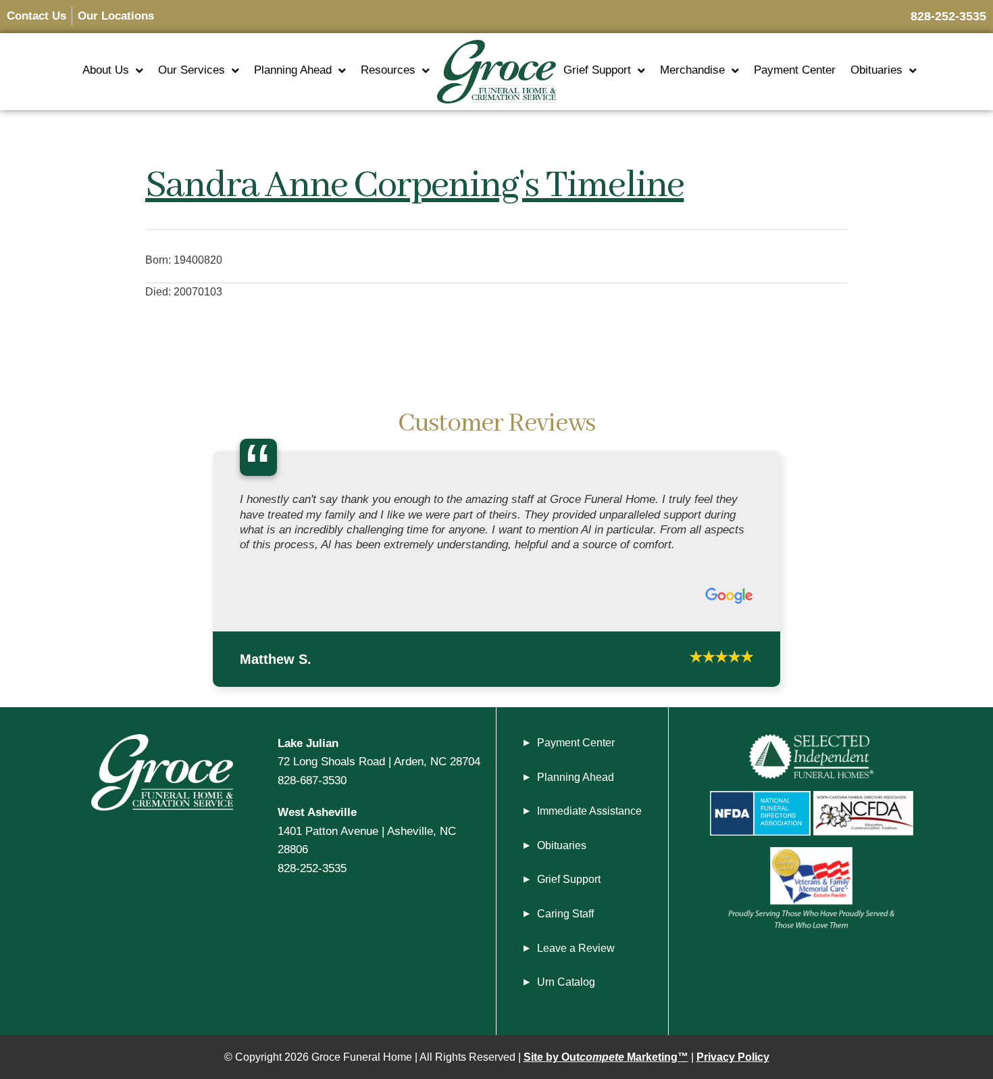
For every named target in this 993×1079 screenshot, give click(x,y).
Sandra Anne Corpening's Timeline (414, 186)
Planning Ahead (293, 70)
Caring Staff (565, 913)
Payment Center (795, 70)
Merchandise (692, 70)
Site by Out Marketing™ (606, 1057)
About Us (105, 70)
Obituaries (876, 70)
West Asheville (317, 812)
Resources (388, 70)
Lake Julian (308, 743)
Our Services (191, 70)
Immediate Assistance (589, 811)
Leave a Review (576, 948)
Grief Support (597, 70)
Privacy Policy (732, 1057)
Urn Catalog (566, 982)
